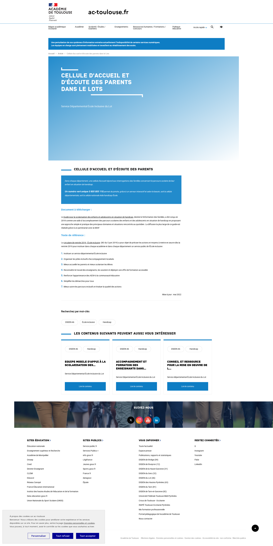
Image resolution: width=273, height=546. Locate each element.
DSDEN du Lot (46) (147, 478)
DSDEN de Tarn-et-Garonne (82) (153, 491)
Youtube (198, 455)
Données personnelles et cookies (79, 523)
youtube (147, 420)
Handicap (107, 322)
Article (60, 53)
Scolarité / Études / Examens (97, 28)
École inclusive (88, 322)
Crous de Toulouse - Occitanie (152, 500)
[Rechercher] (212, 27)
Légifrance (87, 459)
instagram (139, 420)
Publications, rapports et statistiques (155, 455)
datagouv (87, 478)
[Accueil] (62, 12)
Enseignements (121, 27)
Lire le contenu (85, 386)
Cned (29, 464)
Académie (79, 27)
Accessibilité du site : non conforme (216, 538)
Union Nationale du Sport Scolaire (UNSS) (45, 500)
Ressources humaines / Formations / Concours (149, 28)
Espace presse (145, 450)
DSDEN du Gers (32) (147, 473)
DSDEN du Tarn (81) (147, 486)
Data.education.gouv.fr (37, 496)
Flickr (197, 459)
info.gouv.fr (88, 455)
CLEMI (30, 473)
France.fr (87, 473)
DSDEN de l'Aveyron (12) (149, 464)
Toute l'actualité (146, 446)
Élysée (85, 482)
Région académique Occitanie (57, 28)
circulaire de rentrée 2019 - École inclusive (82, 242)
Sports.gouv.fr (89, 468)
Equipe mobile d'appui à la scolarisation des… (85, 363)
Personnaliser (38, 536)
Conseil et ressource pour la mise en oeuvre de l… (187, 365)
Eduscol (30, 478)
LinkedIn (198, 464)
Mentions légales (148, 538)
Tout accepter (88, 536)
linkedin (156, 420)
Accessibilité (221, 26)
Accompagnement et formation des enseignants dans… (131, 365)
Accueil (51, 53)
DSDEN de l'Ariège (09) (148, 459)
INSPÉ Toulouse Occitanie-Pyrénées (154, 505)
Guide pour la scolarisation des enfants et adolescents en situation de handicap (98, 217)
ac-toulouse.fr (108, 12)
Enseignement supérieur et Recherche (43, 450)
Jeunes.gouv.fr (89, 464)
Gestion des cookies (193, 538)
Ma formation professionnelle (152, 509)
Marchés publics (239, 538)
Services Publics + (91, 450)
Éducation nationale (36, 446)
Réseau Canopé (34, 482)
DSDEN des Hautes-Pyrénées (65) (153, 482)
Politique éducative (176, 28)
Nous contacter (145, 518)
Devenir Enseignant (35, 468)
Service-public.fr (90, 446)
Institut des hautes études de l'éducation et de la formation (52, 491)
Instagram (199, 450)
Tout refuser (63, 536)
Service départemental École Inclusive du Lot (186, 377)
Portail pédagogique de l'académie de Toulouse (159, 514)
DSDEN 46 (69, 322)
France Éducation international (40, 486)
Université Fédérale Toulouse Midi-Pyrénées (158, 496)
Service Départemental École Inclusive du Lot (84, 373)
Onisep (30, 459)
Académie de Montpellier (37, 455)
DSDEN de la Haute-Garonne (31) (153, 468)
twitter (130, 420)
